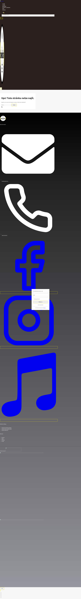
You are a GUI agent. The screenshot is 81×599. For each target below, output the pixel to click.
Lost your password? (40, 304)
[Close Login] (2, 588)
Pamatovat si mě (37, 299)
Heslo (34, 295)
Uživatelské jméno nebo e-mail (38, 291)
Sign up (44, 307)
